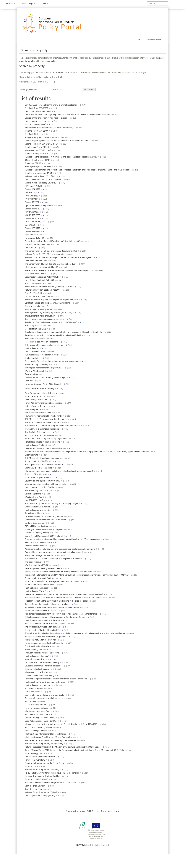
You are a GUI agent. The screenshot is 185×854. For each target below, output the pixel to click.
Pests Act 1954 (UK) (33, 293)
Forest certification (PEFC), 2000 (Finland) (43, 384)
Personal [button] (10, 4)
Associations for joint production (39, 478)
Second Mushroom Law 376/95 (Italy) (41, 144)
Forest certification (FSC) (35, 396)
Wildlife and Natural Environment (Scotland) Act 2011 (48, 287)
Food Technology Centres (36, 731)
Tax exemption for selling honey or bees (42, 568)
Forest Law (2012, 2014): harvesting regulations (46, 439)
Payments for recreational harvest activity (43, 416)
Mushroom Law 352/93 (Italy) (38, 150)
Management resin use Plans (37, 711)
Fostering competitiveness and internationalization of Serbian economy (56, 679)
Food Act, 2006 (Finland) (35, 124)
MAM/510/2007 (32, 212)
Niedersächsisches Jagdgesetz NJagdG (41, 267)
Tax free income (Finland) (36, 546)
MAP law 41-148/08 (33, 186)
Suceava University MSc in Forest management (45, 637)
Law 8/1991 (30, 225)
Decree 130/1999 (32, 228)
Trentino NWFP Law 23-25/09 (38, 147)
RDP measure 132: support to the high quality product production (53, 559)
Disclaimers (106, 811)
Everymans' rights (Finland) (37, 533)
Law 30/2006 (30, 248)
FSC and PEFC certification (36, 526)
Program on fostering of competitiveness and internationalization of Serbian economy (62, 539)
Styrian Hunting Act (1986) (36, 365)
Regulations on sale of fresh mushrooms (42, 442)
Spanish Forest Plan (33, 789)
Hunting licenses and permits (37, 510)
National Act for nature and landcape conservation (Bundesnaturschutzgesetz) (59, 257)
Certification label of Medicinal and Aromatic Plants (47, 303)
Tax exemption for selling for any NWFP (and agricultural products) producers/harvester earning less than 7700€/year (77, 575)
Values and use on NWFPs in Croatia (40, 611)
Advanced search (154, 39)
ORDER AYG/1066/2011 (35, 222)
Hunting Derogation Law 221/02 (39, 167)
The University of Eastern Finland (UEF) (42, 630)
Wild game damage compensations (40, 556)
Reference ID (58, 73)
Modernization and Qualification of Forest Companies (48, 737)
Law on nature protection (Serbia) (39, 487)
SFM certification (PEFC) (35, 329)
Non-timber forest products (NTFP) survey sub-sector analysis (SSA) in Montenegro (61, 614)
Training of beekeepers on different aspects (44, 530)
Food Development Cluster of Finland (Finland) (45, 624)
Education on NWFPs (34, 689)
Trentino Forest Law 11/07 (36, 131)
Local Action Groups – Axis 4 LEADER (41, 721)
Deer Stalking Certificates (36, 400)
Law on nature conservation (37, 121)
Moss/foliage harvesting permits (39, 309)
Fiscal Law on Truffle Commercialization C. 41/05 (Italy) (49, 128)
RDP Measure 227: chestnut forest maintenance (46, 419)
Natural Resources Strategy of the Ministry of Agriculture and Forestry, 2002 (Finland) (62, 747)
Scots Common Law (33, 283)
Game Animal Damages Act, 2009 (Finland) (44, 536)
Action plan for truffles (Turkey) (38, 461)
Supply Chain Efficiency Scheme (38, 727)
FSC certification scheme (35, 705)
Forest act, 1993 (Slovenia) (36, 779)
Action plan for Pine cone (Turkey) (39, 585)
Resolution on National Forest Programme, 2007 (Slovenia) (50, 783)
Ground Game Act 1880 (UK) (37, 296)
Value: (56, 90)
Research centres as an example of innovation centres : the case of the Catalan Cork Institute (66, 598)
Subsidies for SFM (32, 513)
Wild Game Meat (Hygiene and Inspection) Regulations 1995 (51, 300)
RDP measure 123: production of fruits (42, 355)
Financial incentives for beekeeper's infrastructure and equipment (54, 552)
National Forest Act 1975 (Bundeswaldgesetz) (44, 254)
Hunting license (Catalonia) (37, 588)
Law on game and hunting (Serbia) (40, 796)
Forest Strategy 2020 (34, 753)
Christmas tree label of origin (38, 646)
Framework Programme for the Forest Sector (44, 763)
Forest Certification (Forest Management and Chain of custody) (52, 581)
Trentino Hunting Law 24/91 (37, 154)
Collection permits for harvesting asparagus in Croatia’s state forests (55, 617)
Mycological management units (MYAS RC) (43, 368)
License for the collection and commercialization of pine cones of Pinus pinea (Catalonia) (64, 594)
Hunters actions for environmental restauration (45, 520)
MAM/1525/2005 (32, 215)
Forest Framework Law (35, 760)
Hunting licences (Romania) (37, 656)
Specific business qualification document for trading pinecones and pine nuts (58, 572)
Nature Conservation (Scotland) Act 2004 (43, 290)
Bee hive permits (32, 306)
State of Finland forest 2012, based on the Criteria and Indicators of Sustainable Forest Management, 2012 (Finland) (76, 750)
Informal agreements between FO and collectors (46, 484)
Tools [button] (44, 4)
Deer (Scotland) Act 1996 (36, 261)
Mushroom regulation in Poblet (38, 491)
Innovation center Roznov (36, 659)
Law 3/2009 (30, 193)
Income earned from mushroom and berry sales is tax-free (50, 740)
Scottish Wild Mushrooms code (38, 468)
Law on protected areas (35, 352)
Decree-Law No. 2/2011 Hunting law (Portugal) (45, 378)
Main (138, 39)
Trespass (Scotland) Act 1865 (37, 245)
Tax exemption (31, 374)
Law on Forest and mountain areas (40, 757)
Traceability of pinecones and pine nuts (42, 429)
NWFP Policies (82, 845)
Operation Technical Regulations (39, 206)
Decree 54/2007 (32, 219)
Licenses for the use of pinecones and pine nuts (45, 448)
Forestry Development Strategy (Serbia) (42, 776)
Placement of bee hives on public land (41, 342)
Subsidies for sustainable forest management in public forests (52, 607)
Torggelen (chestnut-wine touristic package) (44, 698)
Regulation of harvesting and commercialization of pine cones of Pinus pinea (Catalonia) (63, 332)
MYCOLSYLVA (30, 702)
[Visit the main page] (56, 23)
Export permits (31, 455)
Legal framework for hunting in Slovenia (42, 620)
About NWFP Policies (89, 811)
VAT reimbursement (33, 692)
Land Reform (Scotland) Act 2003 (39, 280)
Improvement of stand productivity (40, 316)
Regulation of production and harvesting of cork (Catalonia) (51, 322)
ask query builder (49, 61)
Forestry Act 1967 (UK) (35, 238)
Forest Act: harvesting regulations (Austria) (43, 403)
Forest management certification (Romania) (44, 643)
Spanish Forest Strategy (35, 786)
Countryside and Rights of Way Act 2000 (42, 481)
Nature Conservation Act (35, 406)
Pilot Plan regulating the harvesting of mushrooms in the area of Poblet (56, 601)
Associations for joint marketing (39, 389)
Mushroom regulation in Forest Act (40, 640)
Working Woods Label (34, 371)
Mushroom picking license (36, 672)
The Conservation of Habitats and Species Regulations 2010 (51, 251)
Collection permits (33, 494)
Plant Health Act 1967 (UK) (36, 274)
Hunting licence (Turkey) (35, 591)
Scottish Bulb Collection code (37, 432)
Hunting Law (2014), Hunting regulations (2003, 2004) (48, 313)
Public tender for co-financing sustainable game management (52, 361)
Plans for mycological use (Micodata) (41, 393)
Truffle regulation (32, 358)
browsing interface (52, 58)
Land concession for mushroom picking (42, 663)
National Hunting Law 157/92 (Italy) (40, 176)
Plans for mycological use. (36, 708)
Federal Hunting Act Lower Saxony (40, 718)
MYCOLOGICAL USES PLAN (36, 715)
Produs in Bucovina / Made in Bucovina (42, 653)
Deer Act (29, 381)
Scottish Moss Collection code (38, 413)
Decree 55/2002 (32, 202)
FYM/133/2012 (31, 196)
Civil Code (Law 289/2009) (36, 108)
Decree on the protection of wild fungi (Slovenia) (46, 118)
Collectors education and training (39, 676)
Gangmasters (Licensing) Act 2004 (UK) (42, 277)
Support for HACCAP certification (39, 435)
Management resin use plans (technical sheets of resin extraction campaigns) (59, 471)
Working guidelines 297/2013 (38, 565)
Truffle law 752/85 (33, 163)
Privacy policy (72, 811)
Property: (24, 90)
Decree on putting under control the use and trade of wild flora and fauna (57, 141)
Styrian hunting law (33, 650)
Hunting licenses (32, 348)
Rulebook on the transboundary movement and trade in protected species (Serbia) (61, 157)
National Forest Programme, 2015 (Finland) (44, 744)
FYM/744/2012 (31, 199)
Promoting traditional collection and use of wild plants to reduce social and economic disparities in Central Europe (75, 633)
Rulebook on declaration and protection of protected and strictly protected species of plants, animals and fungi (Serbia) (77, 170)
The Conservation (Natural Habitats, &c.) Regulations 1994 (50, 264)
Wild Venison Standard (35, 339)
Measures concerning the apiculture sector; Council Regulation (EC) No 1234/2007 (61, 724)
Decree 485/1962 (32, 209)
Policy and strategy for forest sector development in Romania (52, 773)
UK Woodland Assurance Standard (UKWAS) (44, 517)
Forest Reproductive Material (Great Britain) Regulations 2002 (52, 241)
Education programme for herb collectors (43, 666)
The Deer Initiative (33, 562)
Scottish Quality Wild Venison (37, 507)
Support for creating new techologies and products (47, 604)
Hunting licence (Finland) (36, 445)
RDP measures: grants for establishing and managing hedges (51, 504)
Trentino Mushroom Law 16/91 (38, 173)
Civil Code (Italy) (32, 134)
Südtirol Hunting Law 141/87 (37, 160)
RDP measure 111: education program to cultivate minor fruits (52, 426)
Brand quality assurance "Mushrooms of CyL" (44, 465)
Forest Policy (30, 766)
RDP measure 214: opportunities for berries (44, 345)
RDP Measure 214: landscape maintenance (44, 458)
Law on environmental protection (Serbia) (43, 180)
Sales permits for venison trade (38, 543)
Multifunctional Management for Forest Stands (45, 734)
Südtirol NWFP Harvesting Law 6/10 (40, 183)
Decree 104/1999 (32, 189)
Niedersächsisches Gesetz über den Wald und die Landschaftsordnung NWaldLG (59, 270)
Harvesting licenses (33, 326)
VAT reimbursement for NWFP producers (43, 422)
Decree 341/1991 (32, 232)
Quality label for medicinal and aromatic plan (45, 695)
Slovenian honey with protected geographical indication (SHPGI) (53, 335)
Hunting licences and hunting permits (41, 685)
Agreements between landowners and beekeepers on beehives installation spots (60, 549)
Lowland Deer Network (35, 523)
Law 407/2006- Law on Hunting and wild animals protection (51, 105)
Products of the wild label (36, 474)
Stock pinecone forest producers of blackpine (44, 319)
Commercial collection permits (38, 669)
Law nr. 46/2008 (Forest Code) (38, 111)
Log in (116, 811)
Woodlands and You (33, 497)
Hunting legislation (33, 409)
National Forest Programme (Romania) (42, 770)
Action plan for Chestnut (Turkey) (39, 578)
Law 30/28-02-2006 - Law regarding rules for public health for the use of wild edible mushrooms (67, 115)
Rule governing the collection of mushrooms (44, 137)
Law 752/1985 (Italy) (34, 500)
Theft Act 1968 (31, 235)
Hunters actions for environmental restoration (45, 682)
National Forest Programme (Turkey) (41, 792)
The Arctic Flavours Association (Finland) (42, 627)
